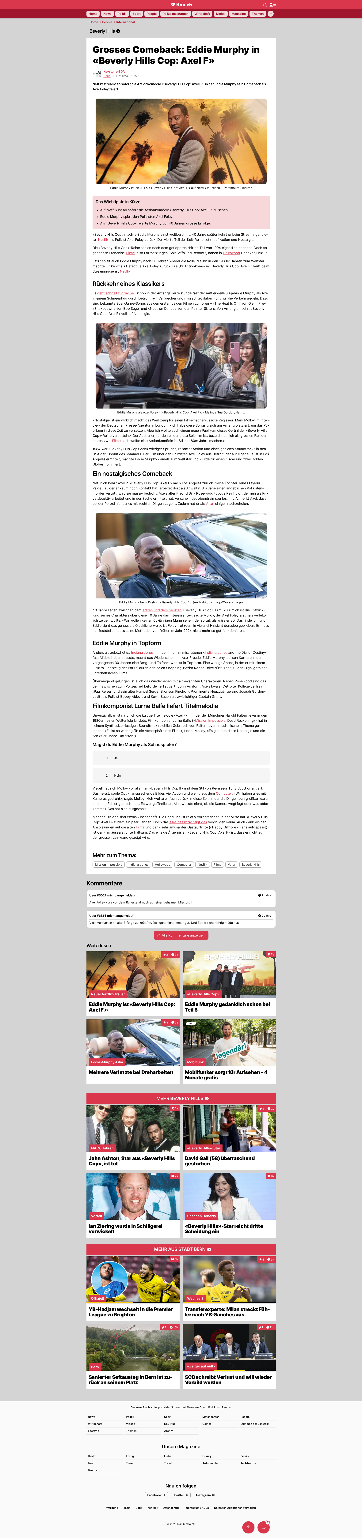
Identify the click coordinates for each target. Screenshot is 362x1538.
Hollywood (231, 253)
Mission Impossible (210, 720)
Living (130, 1456)
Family (245, 1456)
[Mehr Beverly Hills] (181, 1098)
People (107, 22)
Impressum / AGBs (197, 1507)
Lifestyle (93, 1430)
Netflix (103, 240)
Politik (130, 1416)
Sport (167, 1416)
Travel (168, 1463)
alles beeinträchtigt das (188, 822)
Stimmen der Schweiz (255, 1423)
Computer (224, 793)
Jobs (139, 1507)
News (91, 1416)
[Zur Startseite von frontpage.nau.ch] (181, 4)
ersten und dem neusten (162, 610)
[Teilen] (248, 1527)
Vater (210, 504)
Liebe (167, 1456)
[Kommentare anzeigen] (263, 1527)
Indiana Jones (142, 652)
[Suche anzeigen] (265, 4)
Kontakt (153, 1507)
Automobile (210, 1463)
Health (92, 1456)
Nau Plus (170, 1423)
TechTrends (248, 1463)
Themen (131, 1430)
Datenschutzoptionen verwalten (235, 1507)
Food (91, 1463)
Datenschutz (171, 1507)
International (125, 22)
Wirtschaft (95, 1423)
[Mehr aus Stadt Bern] (181, 1249)
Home (94, 22)
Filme (130, 253)
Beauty (92, 1470)
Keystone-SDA (114, 71)
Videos (130, 1423)
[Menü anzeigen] (272, 4)
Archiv (168, 1430)
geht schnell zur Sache (115, 293)
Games (206, 1423)
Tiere (129, 1463)
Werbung (112, 1507)
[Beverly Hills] (181, 31)
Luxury (206, 1456)
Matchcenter (210, 1416)
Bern (107, 76)
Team (127, 1507)
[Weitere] (271, 14)
